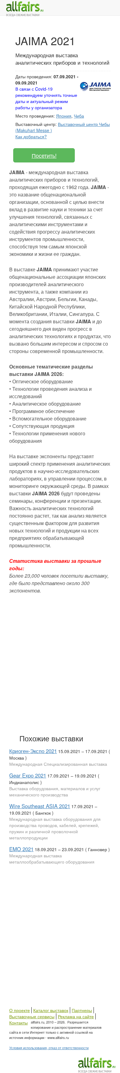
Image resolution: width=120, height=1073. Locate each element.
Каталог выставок (50, 1010)
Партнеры (82, 1010)
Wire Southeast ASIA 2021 (39, 806)
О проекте (19, 1010)
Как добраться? (31, 136)
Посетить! (44, 155)
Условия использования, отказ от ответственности (49, 1047)
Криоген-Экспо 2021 (33, 751)
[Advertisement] (60, 662)
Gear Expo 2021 (27, 775)
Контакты (18, 1022)
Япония (63, 116)
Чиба (79, 116)
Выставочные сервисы (31, 1016)
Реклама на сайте (76, 1016)
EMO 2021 (21, 849)
